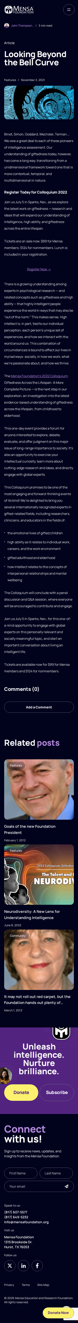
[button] (68, 9)
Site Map (43, 1285)
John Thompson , (22, 25)
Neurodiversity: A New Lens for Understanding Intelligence (32, 914)
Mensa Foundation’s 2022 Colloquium (39, 376)
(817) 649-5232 (16, 1217)
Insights (10, 1156)
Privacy (9, 1285)
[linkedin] (23, 1265)
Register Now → (39, 269)
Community (18, 936)
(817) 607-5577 (15, 1212)
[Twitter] (9, 1265)
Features (16, 765)
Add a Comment (39, 707)
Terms (26, 1285)
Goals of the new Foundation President (30, 829)
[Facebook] (37, 1265)
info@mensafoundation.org (26, 1222)
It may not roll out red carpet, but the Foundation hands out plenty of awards (37, 1000)
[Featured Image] (39, 789)
